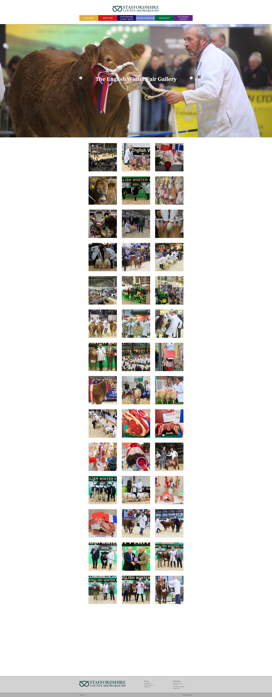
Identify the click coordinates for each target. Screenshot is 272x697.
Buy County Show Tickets (179, 686)
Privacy (146, 681)
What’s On (175, 685)
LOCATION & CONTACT (183, 18)
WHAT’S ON (107, 18)
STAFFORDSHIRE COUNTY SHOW (126, 18)
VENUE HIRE (89, 18)
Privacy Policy (147, 683)
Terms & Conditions (148, 685)
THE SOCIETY (164, 18)
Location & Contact (177, 683)
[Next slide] (191, 77)
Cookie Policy (147, 686)
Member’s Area (176, 688)
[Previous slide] (80, 77)
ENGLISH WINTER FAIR (145, 18)
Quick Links (176, 681)
